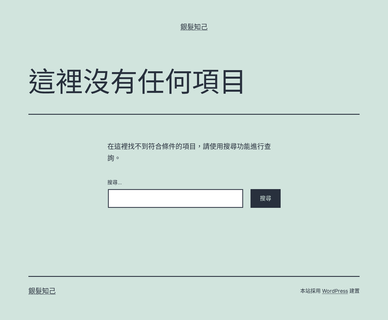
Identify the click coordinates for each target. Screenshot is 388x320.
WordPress (335, 291)
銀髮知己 (194, 27)
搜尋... (114, 182)
